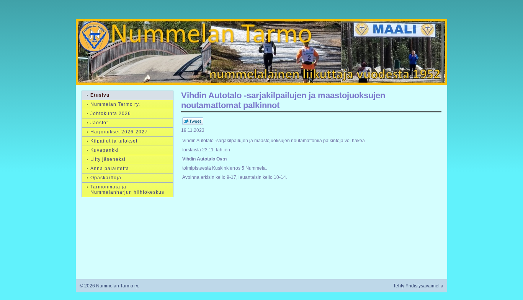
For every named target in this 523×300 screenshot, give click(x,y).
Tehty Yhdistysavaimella (418, 286)
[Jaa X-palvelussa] (192, 123)
